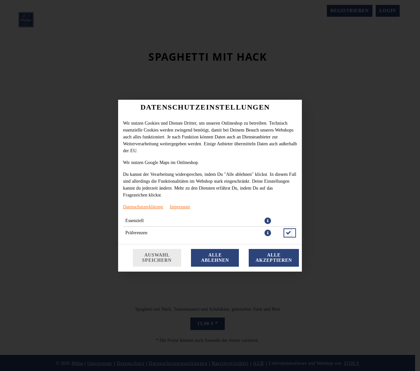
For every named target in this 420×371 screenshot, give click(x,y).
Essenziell (134, 220)
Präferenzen (136, 232)
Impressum (180, 206)
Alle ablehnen (215, 258)
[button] (267, 220)
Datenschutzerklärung (143, 206)
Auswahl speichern (157, 258)
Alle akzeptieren (274, 258)
